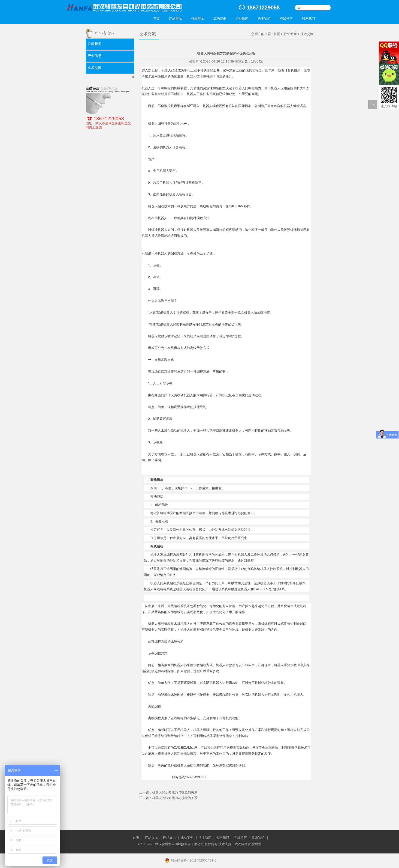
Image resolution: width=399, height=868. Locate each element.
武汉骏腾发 (243, 844)
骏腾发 (256, 844)
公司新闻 (94, 44)
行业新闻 (242, 18)
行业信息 (94, 56)
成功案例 (219, 18)
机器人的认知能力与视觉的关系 (174, 792)
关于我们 (264, 18)
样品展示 (197, 18)
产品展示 (175, 18)
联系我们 (308, 18)
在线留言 (286, 18)
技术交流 (94, 68)
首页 (156, 18)
